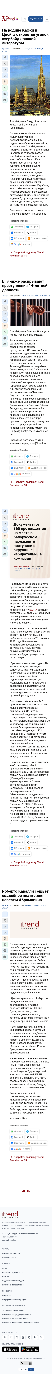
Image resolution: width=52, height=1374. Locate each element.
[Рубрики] (47, 19)
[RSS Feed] (41, 1337)
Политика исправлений (13, 1285)
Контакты (6, 1277)
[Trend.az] (10, 18)
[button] (4, 57)
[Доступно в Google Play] (30, 1349)
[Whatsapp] (4, 1337)
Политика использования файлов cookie (20, 1323)
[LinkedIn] (35, 1337)
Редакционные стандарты (14, 1281)
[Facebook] (10, 1337)
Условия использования (13, 1310)
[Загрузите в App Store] (10, 1349)
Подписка (6, 1295)
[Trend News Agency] (10, 1214)
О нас (4, 1268)
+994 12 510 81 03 (9, 1237)
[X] (16, 1337)
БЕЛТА (33, 609)
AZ (26, 1369)
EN (21, 1369)
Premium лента (9, 1258)
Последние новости (11, 1253)
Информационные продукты (15, 1300)
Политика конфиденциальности (16, 1314)
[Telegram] (29, 1337)
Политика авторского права (15, 1319)
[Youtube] (23, 1337)
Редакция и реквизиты (12, 1272)
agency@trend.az (9, 1240)
